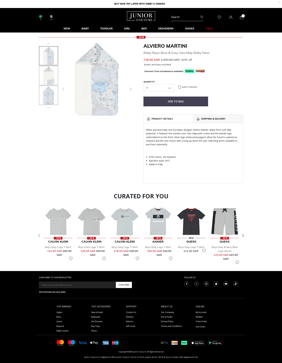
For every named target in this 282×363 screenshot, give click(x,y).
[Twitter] (196, 283)
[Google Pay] (164, 342)
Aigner (59, 312)
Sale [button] (209, 28)
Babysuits (95, 316)
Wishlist (199, 316)
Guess (59, 321)
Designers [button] (166, 28)
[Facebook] (186, 283)
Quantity (149, 81)
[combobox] (187, 17)
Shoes (94, 330)
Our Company (167, 312)
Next (243, 235)
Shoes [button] (189, 28)
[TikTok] (235, 283)
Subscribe (123, 284)
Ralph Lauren (62, 330)
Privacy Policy (167, 321)
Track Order (201, 321)
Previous (39, 235)
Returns (129, 321)
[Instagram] (206, 283)
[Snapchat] (216, 283)
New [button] (67, 28)
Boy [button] (144, 28)
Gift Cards (130, 326)
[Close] (280, 2)
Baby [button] (85, 28)
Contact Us (131, 312)
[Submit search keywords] (201, 17)
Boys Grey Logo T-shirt (158, 247)
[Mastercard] (60, 342)
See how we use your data (52, 291)
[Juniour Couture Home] (141, 16)
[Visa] (83, 342)
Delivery (129, 316)
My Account (201, 312)
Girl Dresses (96, 321)
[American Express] (106, 342)
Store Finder (167, 316)
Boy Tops (95, 326)
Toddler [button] (106, 28)
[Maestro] (71, 342)
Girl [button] (127, 28)
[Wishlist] (70, 258)
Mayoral (60, 326)
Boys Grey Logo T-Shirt (58, 247)
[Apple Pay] (94, 342)
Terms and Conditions (171, 326)
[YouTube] (225, 283)
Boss (58, 316)
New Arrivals (97, 312)
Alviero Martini (165, 46)
